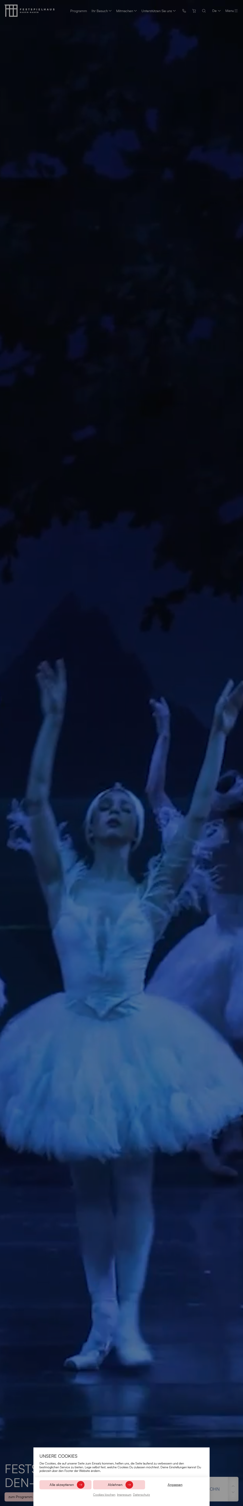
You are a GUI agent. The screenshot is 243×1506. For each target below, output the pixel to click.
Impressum (124, 1495)
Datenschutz (141, 1495)
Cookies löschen (104, 1495)
